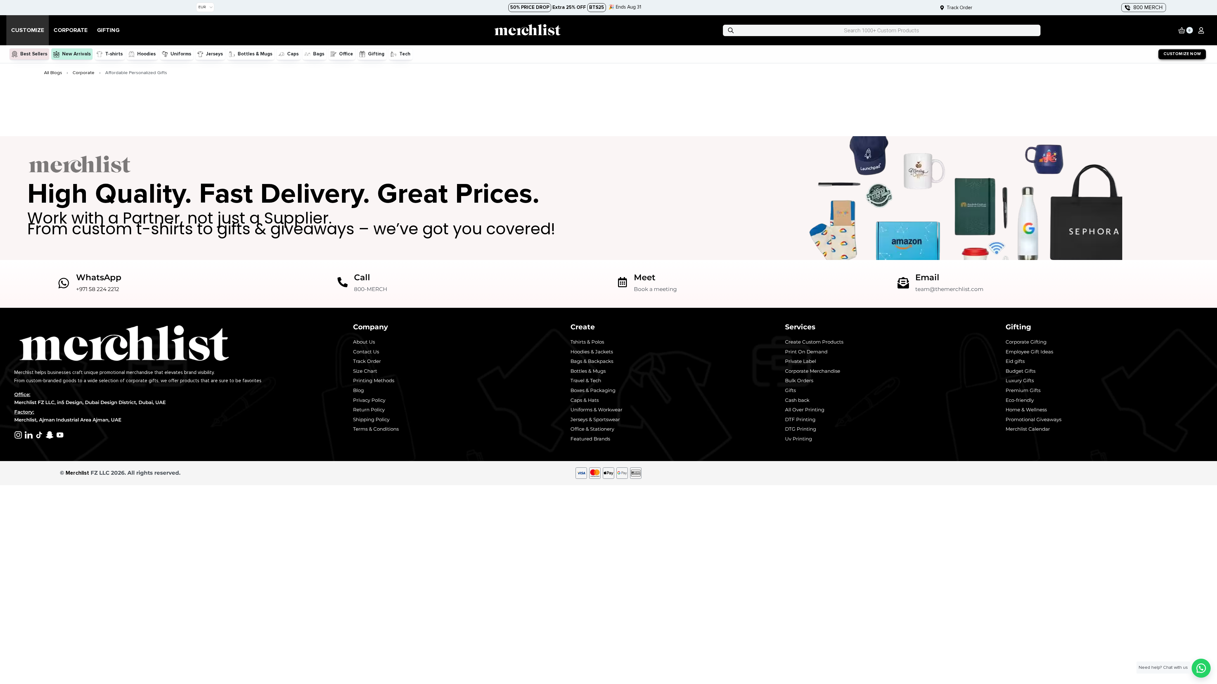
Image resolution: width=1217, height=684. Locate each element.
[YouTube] (60, 435)
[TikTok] (39, 435)
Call (362, 277)
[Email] (903, 282)
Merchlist (77, 473)
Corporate (83, 72)
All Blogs (53, 72)
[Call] (343, 282)
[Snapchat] (50, 435)
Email (927, 277)
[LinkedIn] (29, 435)
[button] (1201, 30)
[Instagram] (18, 435)
